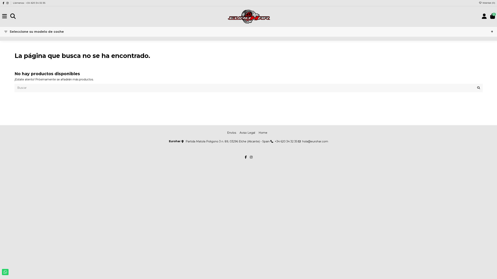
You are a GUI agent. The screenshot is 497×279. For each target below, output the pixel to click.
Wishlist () (488, 2)
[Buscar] (478, 88)
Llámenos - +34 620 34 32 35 (29, 2)
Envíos (231, 132)
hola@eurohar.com (315, 141)
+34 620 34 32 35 (286, 141)
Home (263, 132)
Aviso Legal (247, 132)
